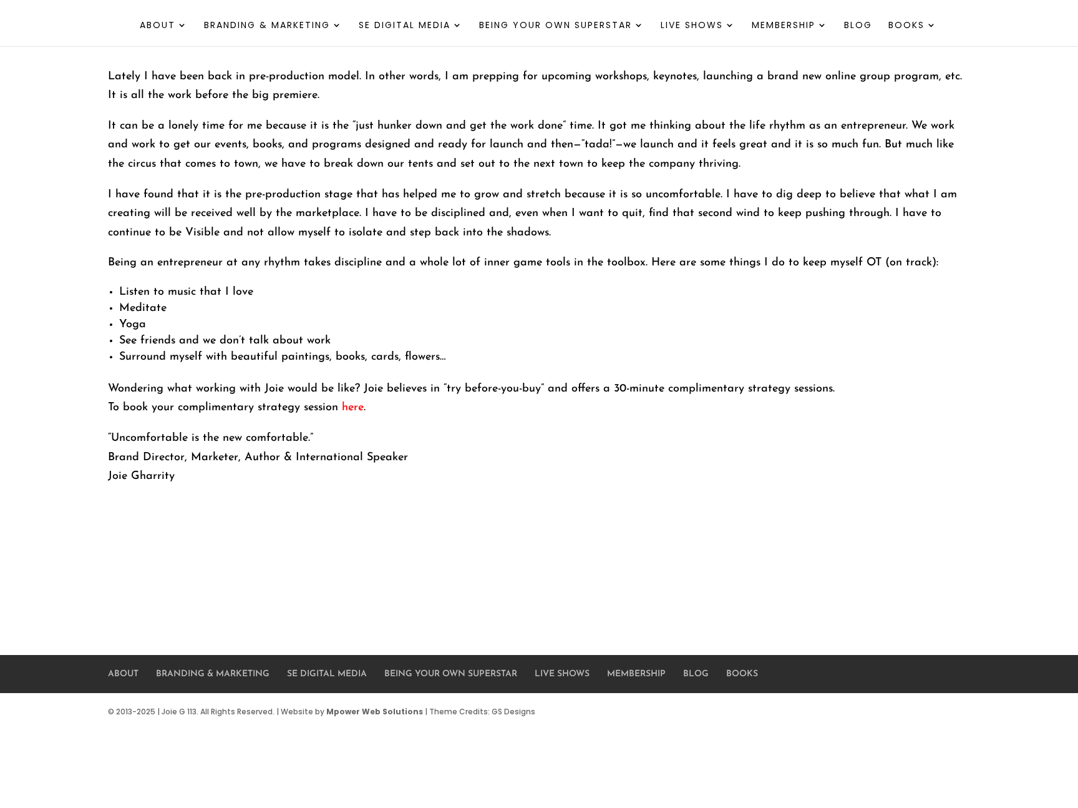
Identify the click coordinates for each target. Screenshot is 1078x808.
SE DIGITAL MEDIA (404, 26)
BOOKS (906, 26)
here (353, 407)
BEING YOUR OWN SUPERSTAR (555, 26)
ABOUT (157, 26)
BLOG (858, 26)
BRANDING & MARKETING (267, 26)
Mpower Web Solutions (374, 711)
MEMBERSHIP (783, 26)
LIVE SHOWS (692, 26)
